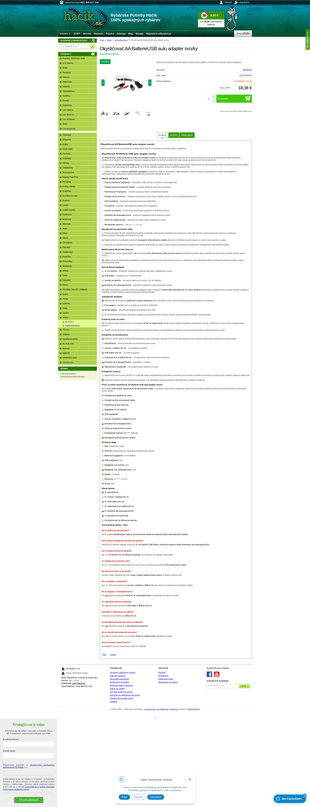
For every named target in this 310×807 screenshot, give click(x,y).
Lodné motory (69, 210)
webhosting (173, 709)
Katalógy (121, 33)
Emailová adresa (10, 739)
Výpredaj (67, 135)
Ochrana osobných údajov (121, 692)
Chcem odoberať (28, 800)
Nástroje (67, 224)
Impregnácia (68, 172)
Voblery (66, 334)
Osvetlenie (67, 243)
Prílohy (187, 135)
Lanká (65, 205)
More (65, 124)
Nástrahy (67, 219)
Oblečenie (67, 82)
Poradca (110, 33)
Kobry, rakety (69, 186)
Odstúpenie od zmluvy (168, 682)
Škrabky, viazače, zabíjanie (75, 289)
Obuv (65, 233)
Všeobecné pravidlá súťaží (121, 698)
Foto (173, 135)
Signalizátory (69, 91)
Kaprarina (67, 105)
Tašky (65, 299)
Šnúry (65, 294)
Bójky (65, 144)
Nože (65, 229)
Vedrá (109, 40)
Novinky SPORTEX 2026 (74, 58)
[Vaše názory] (307, 39)
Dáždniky (67, 158)
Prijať (124, 797)
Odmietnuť (155, 797)
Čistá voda (67, 149)
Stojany (66, 86)
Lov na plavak (69, 129)
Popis (162, 135)
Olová (65, 238)
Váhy (65, 308)
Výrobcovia (68, 362)
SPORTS (247, 69)
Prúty (65, 68)
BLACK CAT (68, 344)
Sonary (66, 77)
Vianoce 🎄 (65, 33)
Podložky (67, 257)
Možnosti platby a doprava (121, 685)
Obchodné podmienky (119, 679)
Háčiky (66, 163)
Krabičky (67, 191)
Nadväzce (67, 214)
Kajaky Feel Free (70, 177)
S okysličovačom (121, 40)
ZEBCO (66, 353)
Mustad (66, 348)
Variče (65, 313)
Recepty (140, 33)
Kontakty (113, 701)
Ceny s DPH (224, 88)
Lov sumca (68, 110)
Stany (65, 285)
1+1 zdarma (68, 63)
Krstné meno (9, 751)
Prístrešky (67, 261)
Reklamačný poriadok (119, 682)
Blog (130, 33)
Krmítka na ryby (70, 196)
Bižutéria (67, 140)
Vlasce (66, 330)
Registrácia (244, 2)
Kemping (67, 182)
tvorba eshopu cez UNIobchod (156, 709)
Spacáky (67, 280)
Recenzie (98, 33)
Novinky (87, 33)
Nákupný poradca (117, 676)
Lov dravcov (68, 115)
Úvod (102, 40)
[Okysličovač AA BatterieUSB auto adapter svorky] (126, 83)
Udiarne (66, 303)
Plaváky (66, 247)
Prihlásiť (228, 2)
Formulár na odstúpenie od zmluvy (125, 695)
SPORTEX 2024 (70, 358)
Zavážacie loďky (70, 339)
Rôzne (65, 271)
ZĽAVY (77, 33)
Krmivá (66, 200)
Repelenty (67, 266)
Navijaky (67, 72)
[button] (305, 795)
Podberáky (68, 252)
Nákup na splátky (117, 689)
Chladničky (68, 168)
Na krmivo (69, 322)
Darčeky (67, 154)
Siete (65, 275)
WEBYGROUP (194, 709)
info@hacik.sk (78, 683)
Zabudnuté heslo (165, 679)
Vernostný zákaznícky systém (122, 672)
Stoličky (66, 96)
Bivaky (66, 100)
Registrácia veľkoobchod (158, 33)
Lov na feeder (69, 119)
